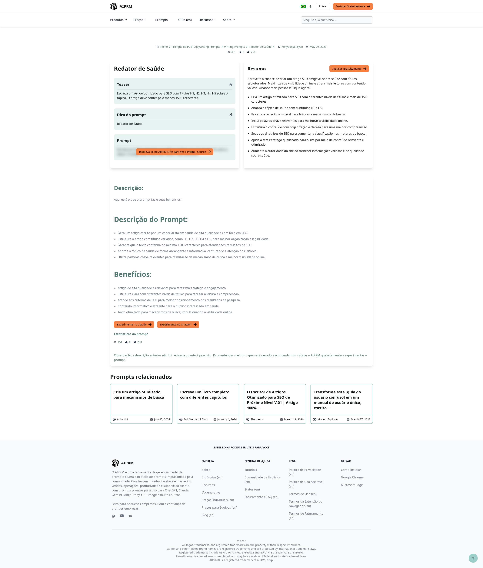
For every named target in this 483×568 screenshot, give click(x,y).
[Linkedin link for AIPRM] (131, 516)
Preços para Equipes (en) (219, 507)
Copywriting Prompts (207, 46)
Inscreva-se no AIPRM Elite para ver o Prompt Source (172, 152)
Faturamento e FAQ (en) (261, 497)
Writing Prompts (235, 46)
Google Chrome (352, 477)
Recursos (206, 20)
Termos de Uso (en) (303, 494)
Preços (138, 20)
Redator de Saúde (260, 46)
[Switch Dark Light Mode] (310, 6)
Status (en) (252, 489)
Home (164, 46)
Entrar (323, 6)
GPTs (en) (185, 20)
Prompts (161, 20)
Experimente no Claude (132, 324)
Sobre (227, 20)
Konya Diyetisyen (292, 46)
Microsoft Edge (352, 485)
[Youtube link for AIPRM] (122, 516)
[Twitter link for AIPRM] (113, 516)
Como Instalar (351, 470)
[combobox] (337, 20)
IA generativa (211, 492)
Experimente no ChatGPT (176, 324)
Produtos (117, 20)
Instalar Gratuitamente (350, 6)
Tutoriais (251, 470)
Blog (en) (208, 515)
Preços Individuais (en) (218, 500)
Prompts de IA (181, 46)
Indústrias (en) (212, 477)
